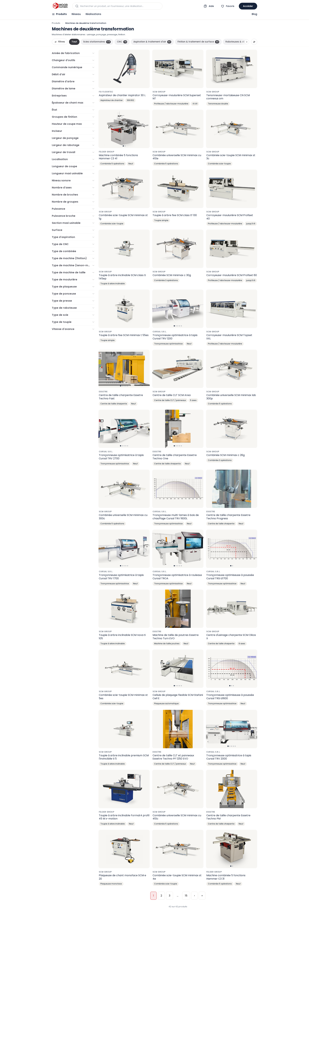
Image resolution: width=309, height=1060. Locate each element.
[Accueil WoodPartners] (60, 6)
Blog (254, 14)
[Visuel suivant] (145, 128)
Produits (61, 14)
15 (186, 895)
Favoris (230, 6)
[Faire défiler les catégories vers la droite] (246, 41)
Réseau (76, 14)
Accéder (248, 6)
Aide (211, 6)
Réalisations (93, 14)
